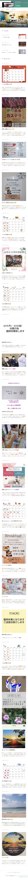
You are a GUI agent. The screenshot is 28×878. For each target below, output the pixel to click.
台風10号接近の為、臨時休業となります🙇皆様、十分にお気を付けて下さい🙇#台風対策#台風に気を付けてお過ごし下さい (14, 346)
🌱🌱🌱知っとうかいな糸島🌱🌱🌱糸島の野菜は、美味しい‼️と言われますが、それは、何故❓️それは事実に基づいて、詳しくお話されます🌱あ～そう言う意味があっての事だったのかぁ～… (14, 862)
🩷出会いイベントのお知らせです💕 (11, 159)
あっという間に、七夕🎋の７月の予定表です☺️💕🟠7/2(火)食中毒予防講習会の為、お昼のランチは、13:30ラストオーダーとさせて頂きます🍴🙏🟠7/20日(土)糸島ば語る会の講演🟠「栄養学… (14, 667)
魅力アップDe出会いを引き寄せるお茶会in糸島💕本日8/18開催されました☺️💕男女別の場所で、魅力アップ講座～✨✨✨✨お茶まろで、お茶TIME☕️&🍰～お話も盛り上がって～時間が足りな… (14, 373)
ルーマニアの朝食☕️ (7, 565)
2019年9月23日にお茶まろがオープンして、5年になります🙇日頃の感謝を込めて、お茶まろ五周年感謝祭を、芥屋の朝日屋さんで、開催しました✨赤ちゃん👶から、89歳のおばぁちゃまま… (14, 277)
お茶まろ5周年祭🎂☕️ (7, 273)
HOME (2, 9)
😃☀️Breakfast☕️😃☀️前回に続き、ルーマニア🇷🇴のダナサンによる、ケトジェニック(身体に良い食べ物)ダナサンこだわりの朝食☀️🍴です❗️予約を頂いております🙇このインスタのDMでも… (14, 570)
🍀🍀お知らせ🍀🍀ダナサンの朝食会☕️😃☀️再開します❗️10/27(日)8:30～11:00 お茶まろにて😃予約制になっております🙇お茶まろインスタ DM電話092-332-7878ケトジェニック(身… (14, 207)
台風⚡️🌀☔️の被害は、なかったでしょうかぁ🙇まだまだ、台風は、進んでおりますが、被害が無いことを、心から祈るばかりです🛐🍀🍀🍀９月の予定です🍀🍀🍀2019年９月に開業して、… (14, 308)
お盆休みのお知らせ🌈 (7, 411)
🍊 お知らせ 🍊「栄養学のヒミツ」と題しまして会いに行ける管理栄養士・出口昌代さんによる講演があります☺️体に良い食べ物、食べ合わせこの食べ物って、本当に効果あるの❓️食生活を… (14, 601)
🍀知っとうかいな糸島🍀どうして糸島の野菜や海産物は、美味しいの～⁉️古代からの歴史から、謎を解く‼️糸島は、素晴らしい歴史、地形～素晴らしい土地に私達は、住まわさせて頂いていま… (14, 754)
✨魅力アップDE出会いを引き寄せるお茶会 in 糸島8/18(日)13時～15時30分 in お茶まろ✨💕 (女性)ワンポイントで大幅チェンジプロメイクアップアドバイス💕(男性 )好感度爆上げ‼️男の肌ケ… (14, 494)
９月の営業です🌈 (6, 304)
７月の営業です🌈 (6, 663)
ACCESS (13, 9)
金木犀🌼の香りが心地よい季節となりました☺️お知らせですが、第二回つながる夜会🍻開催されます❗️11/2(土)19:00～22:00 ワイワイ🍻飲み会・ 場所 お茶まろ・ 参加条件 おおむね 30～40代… (14, 164)
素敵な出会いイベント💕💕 (8, 369)
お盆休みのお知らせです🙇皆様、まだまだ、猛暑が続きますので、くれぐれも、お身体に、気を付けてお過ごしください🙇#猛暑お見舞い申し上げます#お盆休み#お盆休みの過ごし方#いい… (13, 416)
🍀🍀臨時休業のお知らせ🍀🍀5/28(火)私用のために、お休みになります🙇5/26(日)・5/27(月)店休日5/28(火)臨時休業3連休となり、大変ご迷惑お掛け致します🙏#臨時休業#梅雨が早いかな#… (14, 824)
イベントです (5, 857)
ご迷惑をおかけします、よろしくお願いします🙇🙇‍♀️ (11, 637)
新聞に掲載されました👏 (8, 129)
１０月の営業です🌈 (7, 234)
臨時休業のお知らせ (7, 342)
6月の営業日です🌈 (6, 781)
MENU (8, 9)
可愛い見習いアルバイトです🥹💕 (10, 450)
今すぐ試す (18, 5)
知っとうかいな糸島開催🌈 (8, 750)
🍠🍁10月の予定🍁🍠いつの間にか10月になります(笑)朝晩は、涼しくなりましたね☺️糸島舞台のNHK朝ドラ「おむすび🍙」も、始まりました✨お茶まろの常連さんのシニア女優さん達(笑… (14, 239)
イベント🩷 (5, 596)
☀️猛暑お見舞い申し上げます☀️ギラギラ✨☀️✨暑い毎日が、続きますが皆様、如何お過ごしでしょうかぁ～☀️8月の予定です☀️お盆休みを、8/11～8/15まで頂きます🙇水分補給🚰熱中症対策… (14, 525)
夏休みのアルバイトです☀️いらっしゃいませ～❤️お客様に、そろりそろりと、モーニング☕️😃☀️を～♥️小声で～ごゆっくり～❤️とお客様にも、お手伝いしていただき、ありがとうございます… (14, 454)
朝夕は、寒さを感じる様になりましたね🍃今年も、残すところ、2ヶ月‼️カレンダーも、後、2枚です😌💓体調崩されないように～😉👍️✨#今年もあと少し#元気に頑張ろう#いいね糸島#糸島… (14, 89)
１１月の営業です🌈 (7, 84)
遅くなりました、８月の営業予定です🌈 (12, 521)
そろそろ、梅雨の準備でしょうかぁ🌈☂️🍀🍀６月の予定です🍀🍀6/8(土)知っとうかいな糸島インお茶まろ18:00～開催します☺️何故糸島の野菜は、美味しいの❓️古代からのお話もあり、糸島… (14, 785)
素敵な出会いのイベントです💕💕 (10, 489)
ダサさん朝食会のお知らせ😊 (9, 202)
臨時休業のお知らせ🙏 (7, 819)
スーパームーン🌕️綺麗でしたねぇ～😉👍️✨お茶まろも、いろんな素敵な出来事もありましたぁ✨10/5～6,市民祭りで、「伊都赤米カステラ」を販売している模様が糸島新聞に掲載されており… (14, 133)
